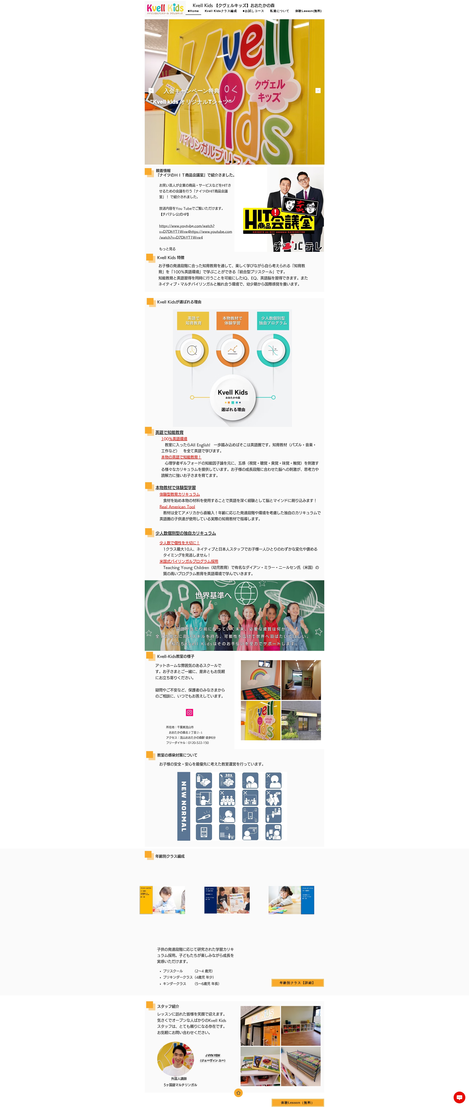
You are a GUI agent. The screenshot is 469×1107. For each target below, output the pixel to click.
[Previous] (151, 91)
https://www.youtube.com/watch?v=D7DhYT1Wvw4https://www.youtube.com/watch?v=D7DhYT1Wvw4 (195, 231)
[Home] (238, 1092)
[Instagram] (189, 712)
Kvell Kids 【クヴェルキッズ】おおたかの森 (234, 5)
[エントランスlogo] (239, 162)
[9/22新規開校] (230, 162)
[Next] (318, 91)
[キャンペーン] (235, 162)
